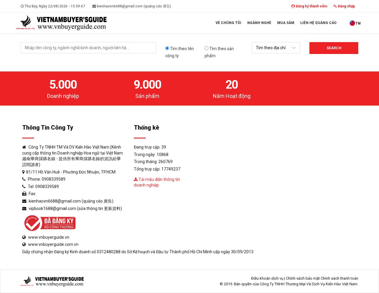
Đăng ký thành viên (311, 6)
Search (334, 48)
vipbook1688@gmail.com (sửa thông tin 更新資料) (75, 208)
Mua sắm (285, 23)
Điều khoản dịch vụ (267, 278)
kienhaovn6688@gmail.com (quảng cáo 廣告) (133, 6)
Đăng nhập (346, 6)
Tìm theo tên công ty (179, 52)
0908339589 (53, 179)
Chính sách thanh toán (339, 278)
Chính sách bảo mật (303, 278)
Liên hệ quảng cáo (318, 23)
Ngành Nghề (259, 23)
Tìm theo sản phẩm (219, 52)
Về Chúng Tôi (228, 23)
